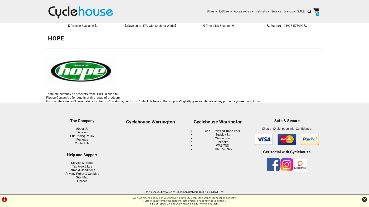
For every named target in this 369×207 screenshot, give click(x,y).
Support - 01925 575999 (287, 26)
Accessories (243, 11)
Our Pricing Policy (82, 136)
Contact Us (64, 97)
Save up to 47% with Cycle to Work (150, 26)
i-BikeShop (182, 192)
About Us (82, 129)
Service (276, 11)
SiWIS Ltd (218, 192)
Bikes (211, 11)
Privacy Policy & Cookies (82, 174)
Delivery (82, 132)
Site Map (82, 177)
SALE (301, 11)
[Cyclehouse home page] (80, 12)
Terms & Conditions (82, 170)
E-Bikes (224, 11)
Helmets (261, 11)
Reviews (82, 139)
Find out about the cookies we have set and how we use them (184, 203)
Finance (82, 181)
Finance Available (82, 26)
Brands (288, 11)
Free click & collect (218, 26)
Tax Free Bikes (82, 166)
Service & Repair (82, 163)
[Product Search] (309, 11)
